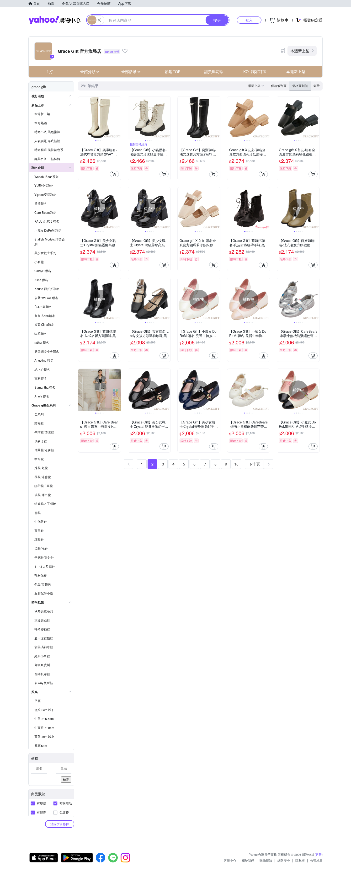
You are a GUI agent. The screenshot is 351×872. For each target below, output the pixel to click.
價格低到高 (279, 85)
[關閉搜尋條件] (99, 20)
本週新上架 (299, 50)
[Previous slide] (81, 118)
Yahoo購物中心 (54, 20)
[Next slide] (118, 118)
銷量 (317, 85)
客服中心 (230, 860)
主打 (49, 71)
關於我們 (248, 860)
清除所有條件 (59, 824)
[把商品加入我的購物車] (114, 174)
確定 (66, 779)
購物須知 (266, 860)
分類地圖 (316, 860)
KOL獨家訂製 (254, 71)
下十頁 (254, 464)
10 (236, 464)
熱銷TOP (173, 71)
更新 (318, 854)
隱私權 (300, 860)
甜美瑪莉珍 (213, 71)
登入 (249, 19)
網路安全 (283, 860)
